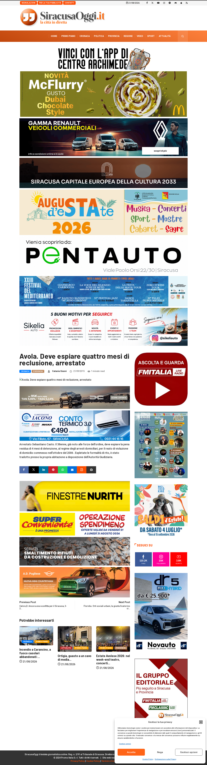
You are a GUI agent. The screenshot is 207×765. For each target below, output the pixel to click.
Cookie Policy (147, 759)
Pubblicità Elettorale (157, 47)
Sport (151, 36)
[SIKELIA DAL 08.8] (103, 326)
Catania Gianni (59, 371)
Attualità (164, 36)
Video (140, 36)
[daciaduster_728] (75, 397)
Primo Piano (68, 36)
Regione (128, 36)
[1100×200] (103, 172)
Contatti (69, 3)
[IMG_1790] (103, 255)
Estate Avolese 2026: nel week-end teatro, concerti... (74, 659)
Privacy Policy (78, 761)
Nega (160, 752)
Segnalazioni (28, 3)
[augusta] (103, 212)
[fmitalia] (103, 291)
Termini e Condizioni (111, 761)
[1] (161, 698)
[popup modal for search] (183, 36)
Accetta (131, 752)
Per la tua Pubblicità (50, 3)
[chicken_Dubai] (103, 93)
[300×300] (161, 510)
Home (54, 36)
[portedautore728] (75, 495)
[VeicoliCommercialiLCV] (103, 137)
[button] (200, 722)
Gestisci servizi (125, 744)
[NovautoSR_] (161, 612)
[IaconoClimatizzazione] (75, 425)
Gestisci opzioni (188, 752)
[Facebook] (147, 3)
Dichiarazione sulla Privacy (165, 759)
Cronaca (85, 36)
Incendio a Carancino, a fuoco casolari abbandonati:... (112, 653)
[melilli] (161, 444)
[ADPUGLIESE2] (75, 581)
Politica (99, 36)
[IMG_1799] (75, 523)
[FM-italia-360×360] (161, 379)
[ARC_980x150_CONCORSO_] (103, 58)
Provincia (113, 36)
